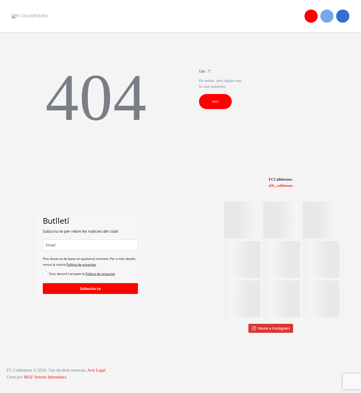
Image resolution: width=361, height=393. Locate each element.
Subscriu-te (90, 288)
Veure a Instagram (274, 328)
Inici (215, 102)
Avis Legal (95, 370)
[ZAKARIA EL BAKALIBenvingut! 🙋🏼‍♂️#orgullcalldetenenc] (281, 220)
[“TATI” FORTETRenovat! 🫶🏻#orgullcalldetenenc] (321, 259)
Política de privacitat (81, 264)
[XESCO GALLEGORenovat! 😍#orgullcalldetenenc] (321, 220)
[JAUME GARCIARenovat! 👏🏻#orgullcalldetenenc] (281, 298)
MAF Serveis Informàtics (45, 377)
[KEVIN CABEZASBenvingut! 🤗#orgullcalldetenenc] (321, 298)
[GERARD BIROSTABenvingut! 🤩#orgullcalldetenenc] (242, 298)
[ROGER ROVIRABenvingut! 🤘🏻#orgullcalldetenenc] (281, 259)
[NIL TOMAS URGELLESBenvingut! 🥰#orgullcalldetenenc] (242, 259)
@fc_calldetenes (281, 186)
